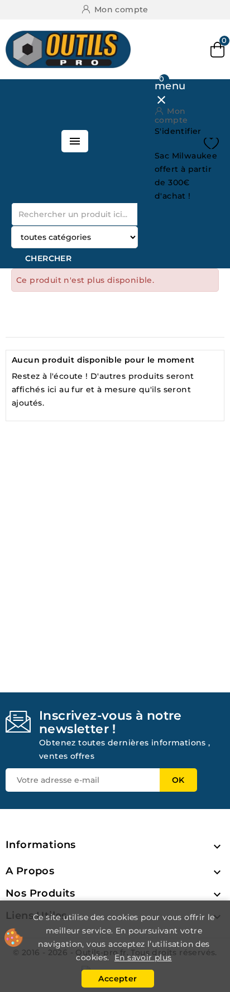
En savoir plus (143, 957)
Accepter (117, 979)
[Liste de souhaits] (211, 143)
